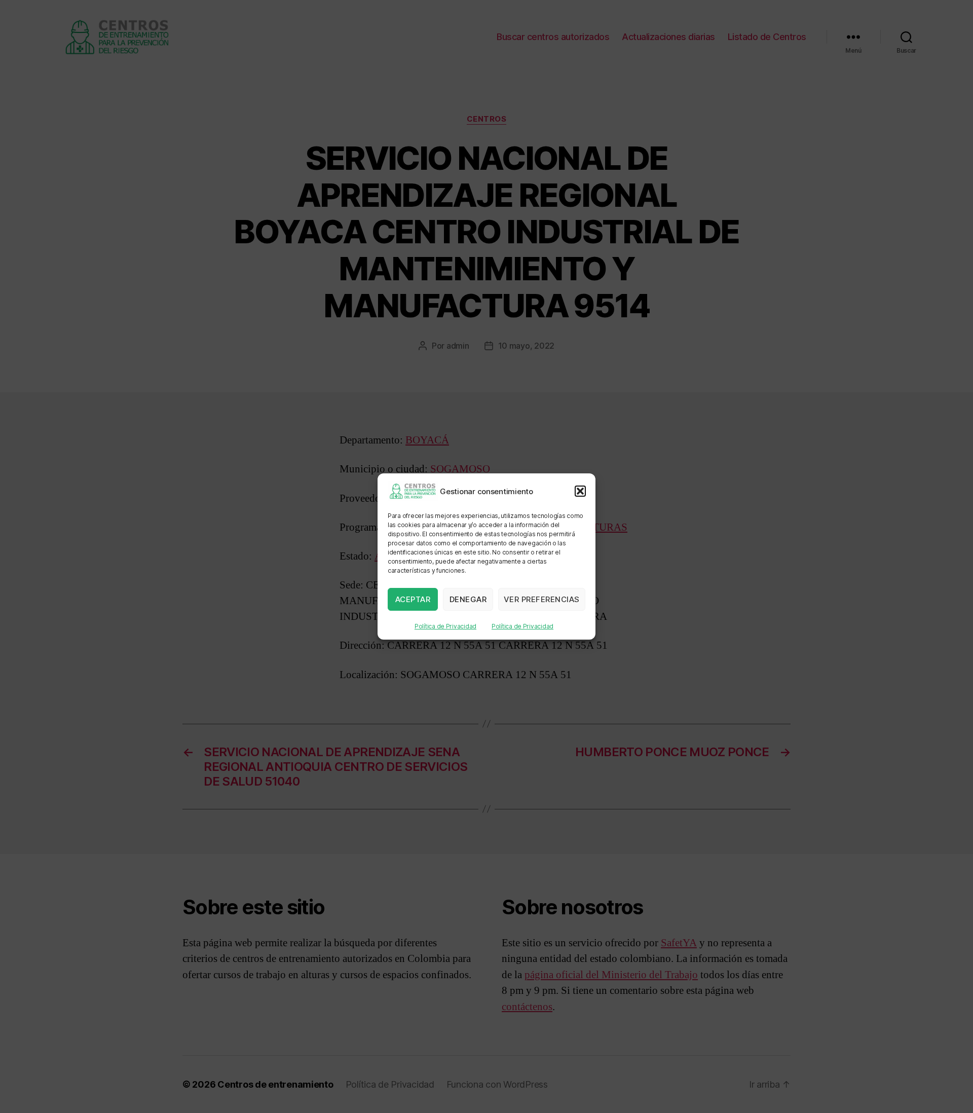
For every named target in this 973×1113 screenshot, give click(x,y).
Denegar (468, 599)
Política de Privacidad (445, 626)
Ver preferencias (542, 599)
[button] (580, 491)
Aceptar (413, 599)
